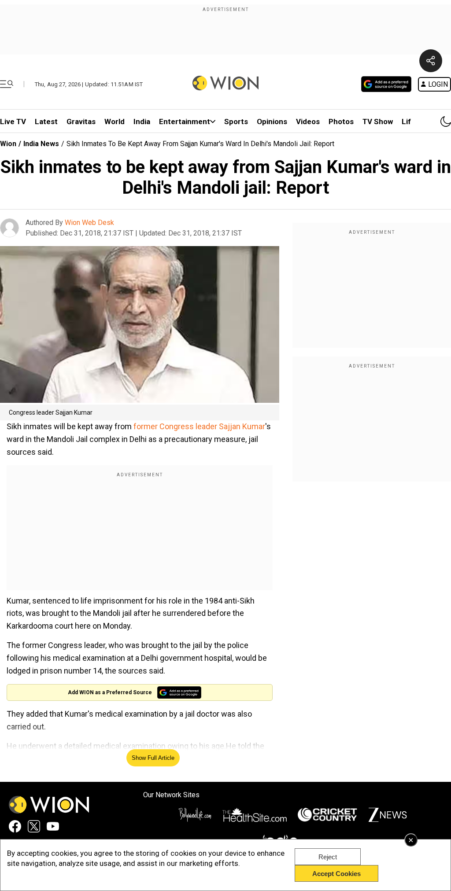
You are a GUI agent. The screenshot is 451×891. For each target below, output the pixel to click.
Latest (46, 121)
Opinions (272, 121)
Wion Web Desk (89, 222)
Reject (327, 857)
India (141, 121)
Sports (236, 121)
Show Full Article (153, 758)
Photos (341, 121)
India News (41, 144)
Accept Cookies (336, 873)
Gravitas (81, 121)
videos (308, 121)
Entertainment (184, 121)
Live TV (13, 121)
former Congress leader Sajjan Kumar (199, 426)
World (114, 121)
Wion (8, 144)
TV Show (377, 121)
